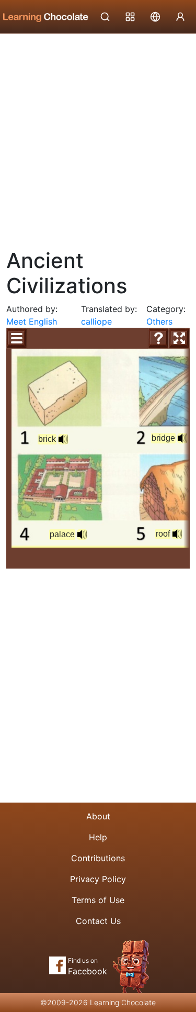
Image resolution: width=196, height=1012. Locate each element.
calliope (96, 321)
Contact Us (98, 921)
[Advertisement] (98, 137)
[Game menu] (16, 338)
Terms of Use (98, 900)
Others (159, 321)
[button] (63, 439)
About (98, 816)
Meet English (31, 321)
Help (98, 837)
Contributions (98, 858)
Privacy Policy (98, 879)
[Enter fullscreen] (179, 338)
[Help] (158, 338)
